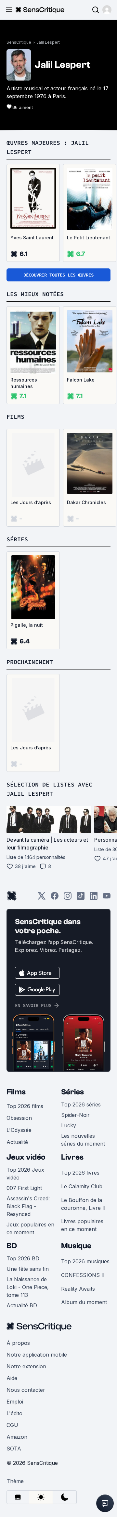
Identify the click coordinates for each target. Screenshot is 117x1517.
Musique (76, 1245)
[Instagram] (68, 898)
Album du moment (84, 1302)
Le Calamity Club (81, 1186)
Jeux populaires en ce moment (30, 1228)
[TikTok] (80, 898)
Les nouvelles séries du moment (83, 1140)
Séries (72, 1092)
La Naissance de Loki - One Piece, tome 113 (27, 1287)
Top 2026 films (24, 1106)
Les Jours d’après (30, 502)
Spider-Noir (75, 1115)
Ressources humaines (23, 383)
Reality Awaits (78, 1288)
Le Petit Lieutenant (88, 237)
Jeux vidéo (26, 1157)
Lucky (68, 1125)
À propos (18, 1343)
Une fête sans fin (27, 1269)
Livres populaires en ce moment (82, 1225)
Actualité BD (21, 1305)
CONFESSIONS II (83, 1275)
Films (16, 1092)
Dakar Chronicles (86, 502)
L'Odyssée (19, 1130)
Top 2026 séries (81, 1104)
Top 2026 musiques (85, 1261)
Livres (72, 1157)
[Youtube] (106, 898)
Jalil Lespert (48, 42)
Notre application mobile (36, 1354)
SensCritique (18, 42)
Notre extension (26, 1366)
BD (11, 1245)
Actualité (17, 1142)
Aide (11, 1378)
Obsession (19, 1118)
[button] (107, 10)
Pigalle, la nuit (26, 625)
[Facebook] (54, 898)
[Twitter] (42, 898)
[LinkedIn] (94, 898)
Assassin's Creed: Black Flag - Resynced (28, 1206)
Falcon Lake (81, 380)
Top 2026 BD (22, 1258)
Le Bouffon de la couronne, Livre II (83, 1204)
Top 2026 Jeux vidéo (25, 1173)
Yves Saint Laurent (32, 237)
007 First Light (24, 1188)
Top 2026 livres (80, 1172)
